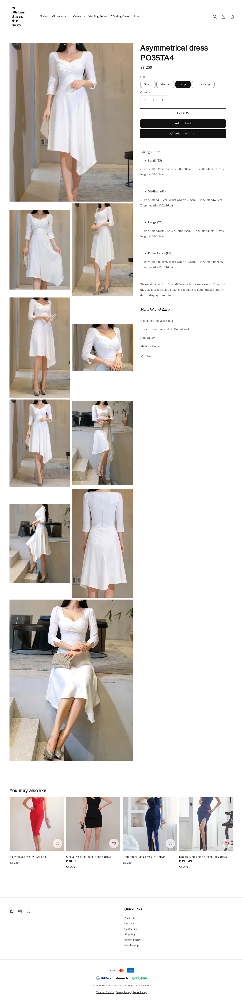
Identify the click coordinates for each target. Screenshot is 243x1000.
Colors (77, 16)
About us (129, 918)
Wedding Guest (120, 16)
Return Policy (132, 939)
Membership (131, 945)
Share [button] (149, 356)
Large (183, 84)
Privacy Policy (123, 992)
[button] (215, 17)
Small (147, 84)
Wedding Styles (97, 16)
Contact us (130, 929)
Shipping (129, 934)
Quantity (145, 92)
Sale (136, 16)
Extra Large (203, 84)
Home (43, 16)
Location (129, 923)
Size (142, 76)
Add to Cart (183, 123)
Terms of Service (105, 992)
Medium (165, 84)
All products (58, 16)
